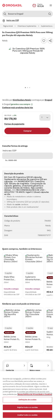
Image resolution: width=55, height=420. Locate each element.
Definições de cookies (28, 400)
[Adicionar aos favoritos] (43, 40)
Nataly (48, 226)
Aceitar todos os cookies (27, 415)
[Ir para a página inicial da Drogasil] (12, 5)
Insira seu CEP (9, 150)
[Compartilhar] (50, 40)
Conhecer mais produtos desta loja (17, 108)
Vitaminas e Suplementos (26, 26)
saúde (17, 204)
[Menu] (51, 5)
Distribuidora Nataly (22, 100)
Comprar (27, 131)
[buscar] (49, 14)
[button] (27, 66)
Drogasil (48, 100)
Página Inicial (8, 26)
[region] (27, 395)
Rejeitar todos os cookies (27, 407)
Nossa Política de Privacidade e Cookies (35, 394)
